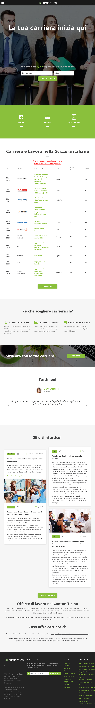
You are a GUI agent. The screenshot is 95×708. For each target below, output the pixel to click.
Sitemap (14, 678)
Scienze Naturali (84, 698)
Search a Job (8, 687)
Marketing (82, 685)
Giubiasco (67, 671)
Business (56, 536)
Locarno (66, 673)
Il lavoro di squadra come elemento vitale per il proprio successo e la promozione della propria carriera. (69, 543)
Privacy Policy (14, 676)
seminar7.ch (8, 692)
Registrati (76, 356)
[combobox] (64, 73)
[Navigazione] (2, 2)
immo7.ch (8, 690)
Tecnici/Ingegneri (84, 701)
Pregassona (67, 679)
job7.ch (21, 687)
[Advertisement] (47, 48)
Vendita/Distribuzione (85, 704)
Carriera (11, 454)
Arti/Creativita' (83, 669)
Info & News (8, 694)
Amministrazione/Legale (86, 666)
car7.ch (15, 690)
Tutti (80, 664)
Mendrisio (67, 687)
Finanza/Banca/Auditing (86, 674)
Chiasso (66, 684)
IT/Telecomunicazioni (85, 682)
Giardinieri (38, 256)
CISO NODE (11, 696)
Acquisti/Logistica (88, 664)
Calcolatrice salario (10, 681)
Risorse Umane (83, 693)
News (54, 451)
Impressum (8, 678)
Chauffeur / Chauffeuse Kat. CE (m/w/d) (41, 200)
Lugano (71, 676)
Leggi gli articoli (47, 595)
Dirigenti (81, 672)
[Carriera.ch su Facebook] (4, 666)
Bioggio (66, 682)
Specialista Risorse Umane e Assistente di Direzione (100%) (41, 191)
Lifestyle (11, 507)
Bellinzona (67, 668)
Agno (71, 682)
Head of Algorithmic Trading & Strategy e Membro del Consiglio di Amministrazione (41, 179)
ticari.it (15, 687)
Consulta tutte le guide (15, 476)
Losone (72, 673)
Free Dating (17, 692)
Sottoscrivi (55, 673)
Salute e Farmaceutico (86, 696)
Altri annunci (47, 286)
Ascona (66, 676)
